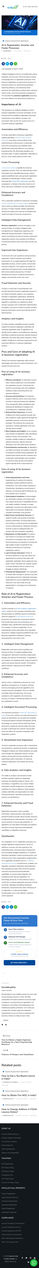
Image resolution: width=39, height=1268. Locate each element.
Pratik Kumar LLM (8, 1099)
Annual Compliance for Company (13, 1223)
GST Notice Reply (8, 1179)
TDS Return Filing (8, 1171)
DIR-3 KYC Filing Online (10, 1242)
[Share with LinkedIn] (11, 63)
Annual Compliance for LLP (11, 1227)
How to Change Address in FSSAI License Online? (19, 1111)
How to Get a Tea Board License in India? (18, 1077)
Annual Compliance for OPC (11, 1231)
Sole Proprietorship (8, 1149)
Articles (5, 1020)
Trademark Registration (10, 1201)
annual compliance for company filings (15, 203)
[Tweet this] (7, 63)
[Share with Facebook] (3, 63)
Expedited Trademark (9, 1212)
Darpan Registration (8, 1194)
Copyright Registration (9, 1205)
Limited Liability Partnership (11, 1138)
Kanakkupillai (7, 51)
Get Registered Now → (19, 963)
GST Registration (7, 1164)
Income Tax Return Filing (10, 1182)
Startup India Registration (10, 1153)
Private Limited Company (10, 1134)
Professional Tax (7, 1175)
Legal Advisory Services (10, 1197)
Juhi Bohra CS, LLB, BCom (10, 1082)
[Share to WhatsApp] (15, 63)
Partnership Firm (7, 1145)
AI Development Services (24, 617)
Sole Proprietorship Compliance (12, 1238)
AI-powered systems (9, 168)
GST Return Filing (8, 1168)
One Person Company (9, 1142)
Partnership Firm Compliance (12, 1235)
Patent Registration (8, 1208)
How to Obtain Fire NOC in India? (19, 1095)
